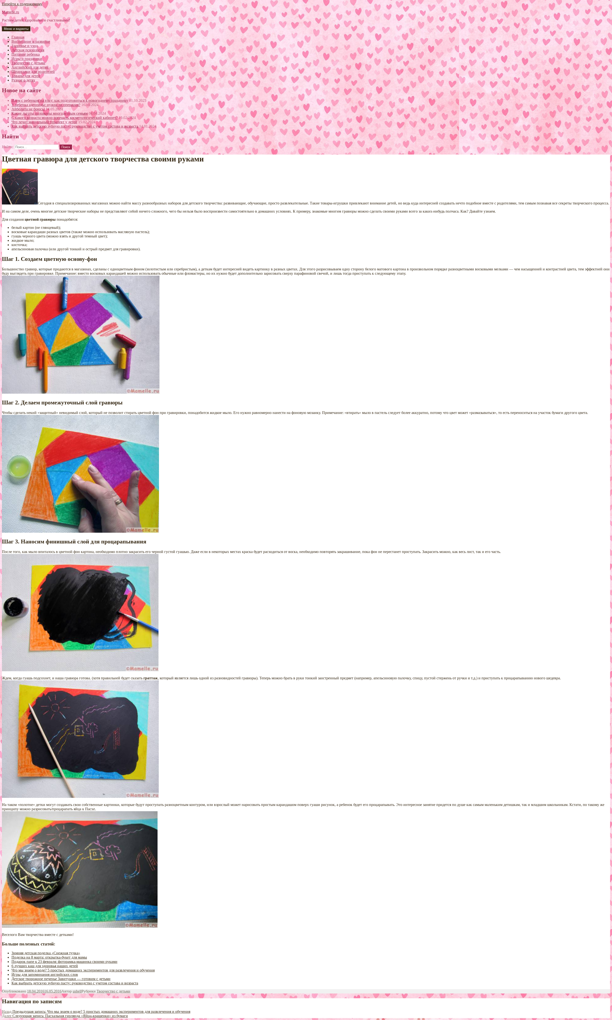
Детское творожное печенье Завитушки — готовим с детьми (60, 979)
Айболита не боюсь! (28, 109)
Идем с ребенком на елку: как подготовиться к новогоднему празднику (69, 100)
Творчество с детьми (113, 991)
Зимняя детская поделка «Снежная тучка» (45, 953)
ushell (77, 991)
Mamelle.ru (10, 12)
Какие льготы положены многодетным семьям (49, 113)
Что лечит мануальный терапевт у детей (44, 122)
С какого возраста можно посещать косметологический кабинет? (64, 118)
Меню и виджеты (16, 29)
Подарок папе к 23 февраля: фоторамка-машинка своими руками (64, 962)
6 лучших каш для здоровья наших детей (44, 966)
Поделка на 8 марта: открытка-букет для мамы (49, 957)
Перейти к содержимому (22, 4)
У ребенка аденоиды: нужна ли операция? (45, 105)
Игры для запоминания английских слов (44, 974)
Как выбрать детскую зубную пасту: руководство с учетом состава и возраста (74, 126)
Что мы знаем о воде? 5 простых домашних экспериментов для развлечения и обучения (83, 970)
